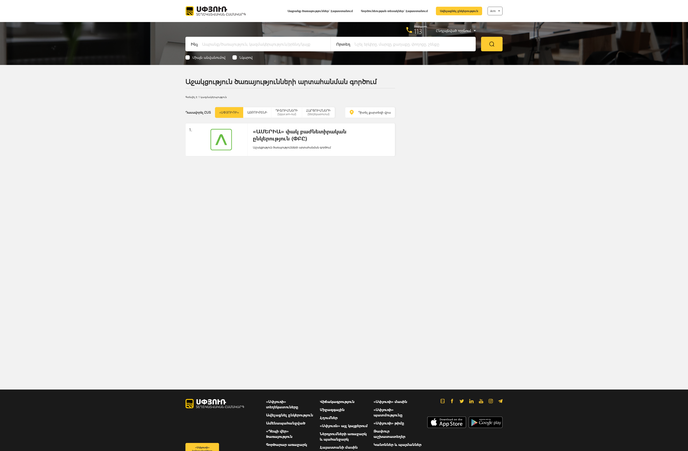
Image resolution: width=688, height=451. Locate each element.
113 (418, 31)
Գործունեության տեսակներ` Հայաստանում (394, 11)
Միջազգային (332, 409)
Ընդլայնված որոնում (453, 30)
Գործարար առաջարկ (286, 444)
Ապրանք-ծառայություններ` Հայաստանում (320, 11)
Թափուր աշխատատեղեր (389, 433)
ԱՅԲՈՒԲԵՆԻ (257, 112)
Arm (493, 11)
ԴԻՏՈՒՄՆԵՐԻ (286, 112)
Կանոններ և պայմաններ (397, 444)
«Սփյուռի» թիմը (389, 422)
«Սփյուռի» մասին (390, 401)
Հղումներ (329, 417)
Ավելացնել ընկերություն (459, 11)
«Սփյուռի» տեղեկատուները (282, 404)
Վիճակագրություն (337, 401)
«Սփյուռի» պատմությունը (388, 412)
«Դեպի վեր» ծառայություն (279, 433)
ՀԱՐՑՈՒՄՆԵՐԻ (318, 112)
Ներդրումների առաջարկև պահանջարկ (343, 436)
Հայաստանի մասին (339, 447)
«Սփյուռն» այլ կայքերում (344, 425)
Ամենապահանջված (285, 422)
